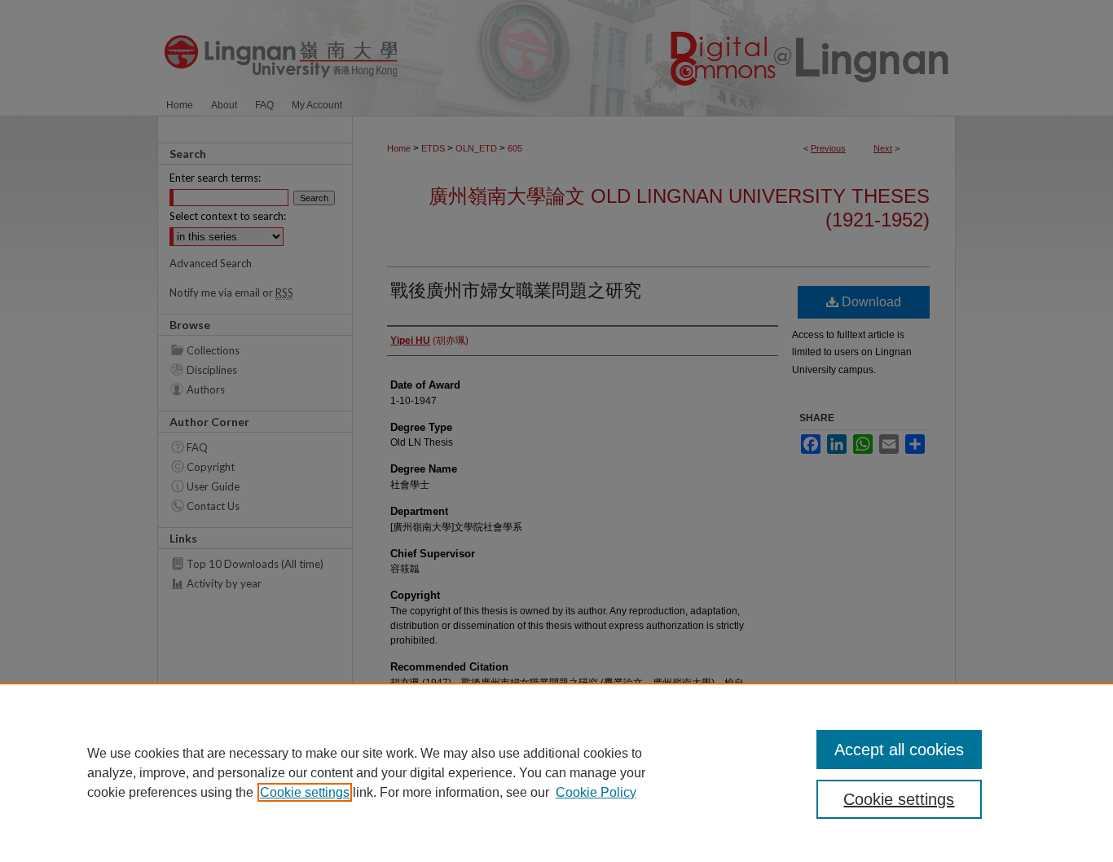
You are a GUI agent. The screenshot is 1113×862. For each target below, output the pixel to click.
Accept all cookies (899, 750)
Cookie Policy (596, 792)
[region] (556, 772)
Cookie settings (305, 792)
